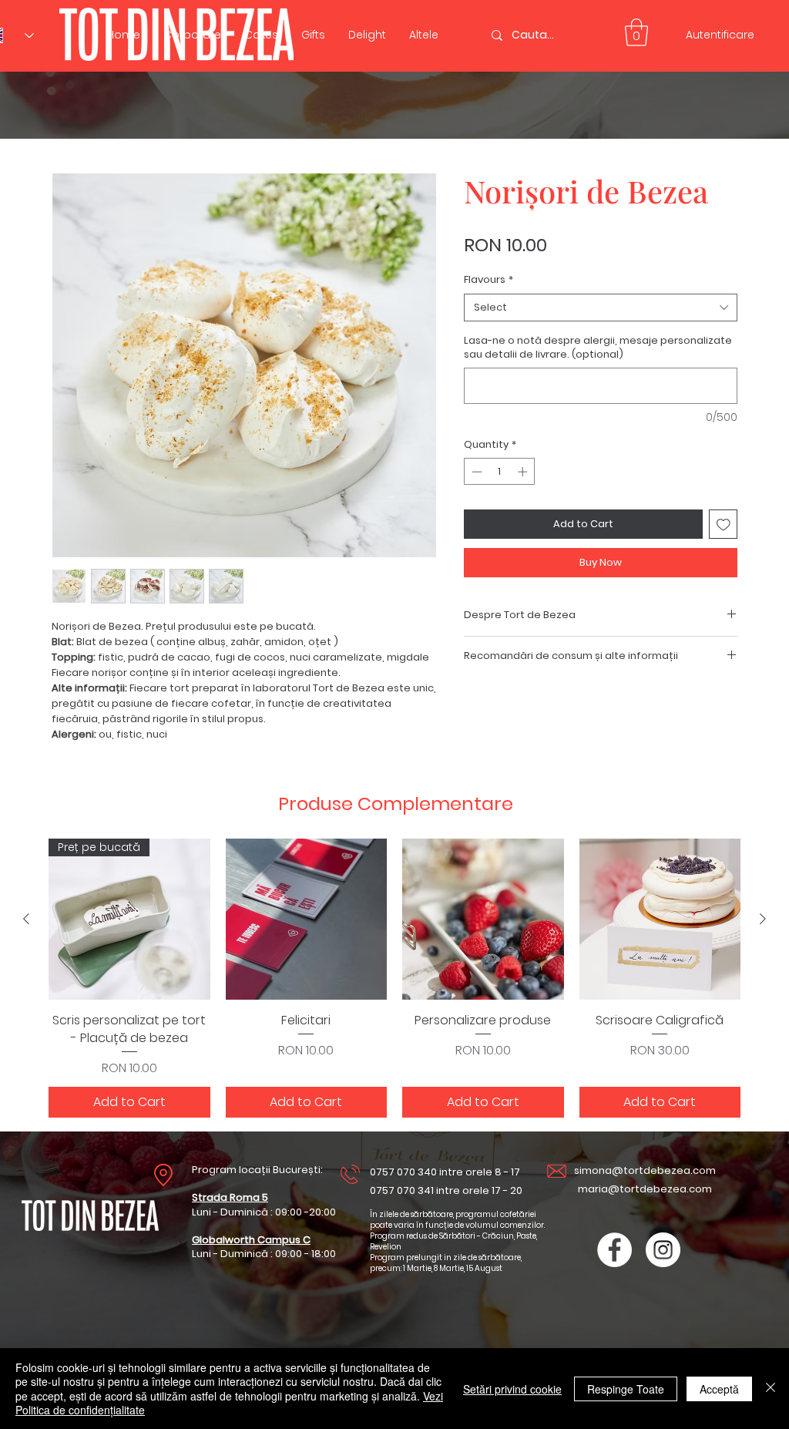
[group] (394, 978)
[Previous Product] (26, 919)
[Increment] (524, 472)
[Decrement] (475, 472)
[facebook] (614, 1249)
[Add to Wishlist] (723, 524)
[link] (636, 32)
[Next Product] (763, 919)
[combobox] (600, 307)
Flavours (488, 280)
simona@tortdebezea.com (645, 1170)
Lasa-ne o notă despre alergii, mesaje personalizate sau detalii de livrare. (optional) (598, 347)
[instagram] (663, 1249)
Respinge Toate (625, 1389)
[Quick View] (307, 919)
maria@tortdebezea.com (645, 1189)
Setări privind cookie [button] (512, 1389)
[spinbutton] (500, 472)
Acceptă (719, 1389)
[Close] (770, 1388)
